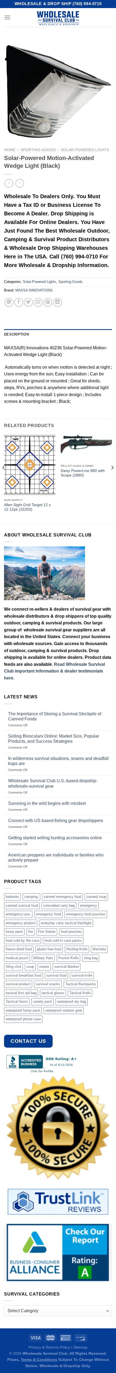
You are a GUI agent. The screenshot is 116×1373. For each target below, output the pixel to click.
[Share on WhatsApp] (9, 302)
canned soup (96, 897)
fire (30, 932)
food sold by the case (22, 940)
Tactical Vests (17, 1001)
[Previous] (3, 478)
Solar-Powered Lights (85, 150)
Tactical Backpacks (80, 984)
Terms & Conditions (39, 1359)
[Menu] (7, 17)
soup (30, 967)
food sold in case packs (63, 940)
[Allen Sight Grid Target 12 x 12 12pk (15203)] (29, 465)
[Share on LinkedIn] (57, 302)
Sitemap (80, 1347)
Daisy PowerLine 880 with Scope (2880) (83, 473)
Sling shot (13, 967)
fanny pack (14, 932)
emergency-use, (18, 914)
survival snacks (48, 984)
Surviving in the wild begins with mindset (47, 803)
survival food (56, 975)
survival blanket (66, 967)
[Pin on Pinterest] (47, 302)
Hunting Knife (76, 949)
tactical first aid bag (21, 993)
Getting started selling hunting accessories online (55, 837)
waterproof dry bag (71, 1001)
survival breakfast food (23, 975)
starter (44, 967)
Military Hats (43, 958)
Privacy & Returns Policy (49, 1347)
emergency (88, 906)
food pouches (71, 932)
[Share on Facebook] (18, 302)
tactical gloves (53, 993)
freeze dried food (19, 949)
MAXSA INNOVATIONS (34, 290)
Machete (99, 949)
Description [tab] (16, 334)
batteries (12, 897)
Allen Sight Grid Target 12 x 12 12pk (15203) (27, 507)
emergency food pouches (85, 914)
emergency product (21, 923)
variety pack (42, 1001)
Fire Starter (47, 932)
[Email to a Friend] (38, 302)
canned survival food (22, 906)
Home (9, 150)
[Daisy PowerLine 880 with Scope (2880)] (86, 447)
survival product (18, 984)
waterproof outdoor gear (63, 1010)
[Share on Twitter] (28, 302)
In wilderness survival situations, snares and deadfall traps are (58, 761)
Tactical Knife (80, 993)
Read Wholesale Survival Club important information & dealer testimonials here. (54, 671)
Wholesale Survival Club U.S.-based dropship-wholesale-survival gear (52, 783)
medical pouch (17, 958)
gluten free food (49, 949)
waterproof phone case (23, 1019)
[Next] (112, 478)
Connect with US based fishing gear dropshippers (55, 820)
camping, (31, 897)
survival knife (81, 975)
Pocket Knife (68, 958)
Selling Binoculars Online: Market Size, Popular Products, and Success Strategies (53, 739)
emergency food (48, 914)
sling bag (91, 958)
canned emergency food (62, 897)
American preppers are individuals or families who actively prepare (56, 857)
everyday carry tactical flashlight (66, 923)
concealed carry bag (59, 906)
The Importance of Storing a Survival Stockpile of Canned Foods (54, 716)
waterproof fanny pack (23, 1010)
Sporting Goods (38, 150)
